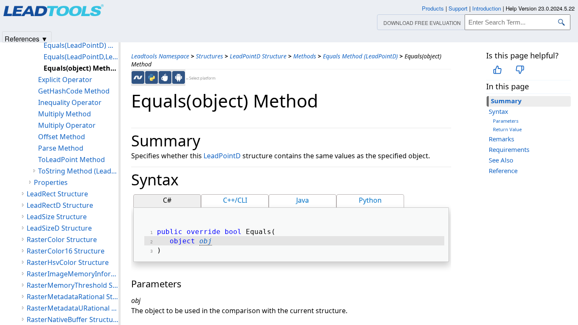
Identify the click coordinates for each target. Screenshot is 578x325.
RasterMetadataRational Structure (72, 296)
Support (458, 8)
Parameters (505, 121)
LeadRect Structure (57, 193)
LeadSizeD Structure (59, 228)
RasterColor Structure (62, 239)
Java (302, 200)
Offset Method (61, 136)
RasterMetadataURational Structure (72, 308)
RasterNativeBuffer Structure (72, 319)
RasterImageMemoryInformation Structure (72, 273)
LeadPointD (222, 155)
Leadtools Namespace (160, 56)
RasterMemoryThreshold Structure (72, 285)
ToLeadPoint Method (71, 159)
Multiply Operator (67, 125)
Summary (506, 100)
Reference (503, 170)
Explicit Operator (65, 79)
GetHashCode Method (74, 91)
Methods (304, 56)
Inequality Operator (70, 102)
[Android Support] (178, 77)
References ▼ (26, 38)
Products (433, 8)
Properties (51, 182)
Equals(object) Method (81, 68)
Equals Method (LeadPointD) (360, 56)
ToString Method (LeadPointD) (78, 171)
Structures (209, 56)
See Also (501, 160)
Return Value (507, 129)
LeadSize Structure (57, 216)
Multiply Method (64, 113)
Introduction (486, 8)
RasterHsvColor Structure (68, 262)
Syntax (498, 111)
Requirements (509, 149)
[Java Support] (165, 77)
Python (370, 200)
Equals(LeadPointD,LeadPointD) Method (81, 56)
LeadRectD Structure (60, 205)
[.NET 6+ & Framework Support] (138, 77)
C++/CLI (235, 200)
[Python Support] (151, 77)
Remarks (501, 139)
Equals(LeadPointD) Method (81, 45)
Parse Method (60, 148)
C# (167, 200)
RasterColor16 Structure (66, 251)
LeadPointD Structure (258, 56)
